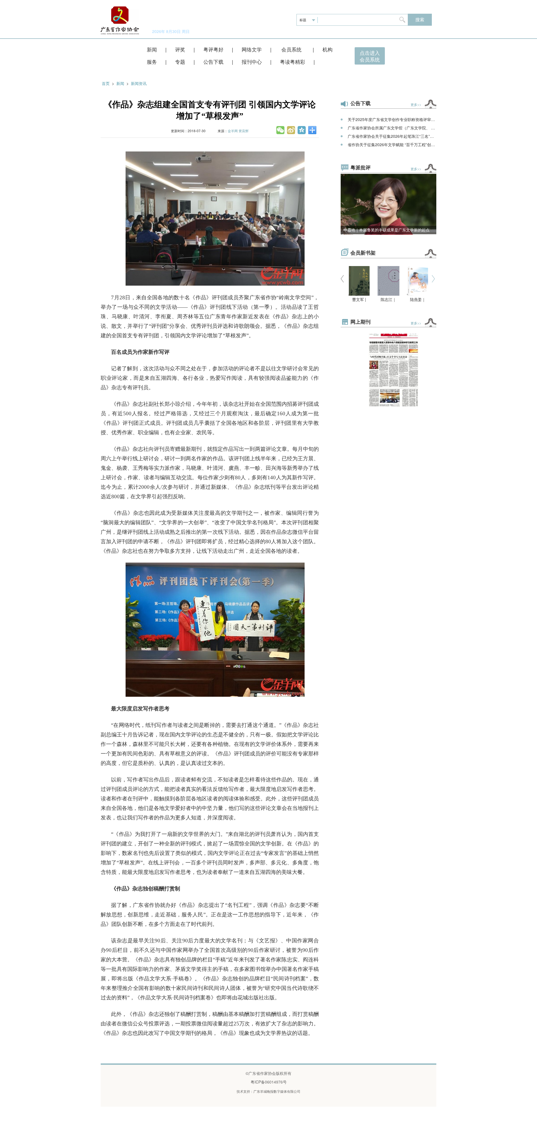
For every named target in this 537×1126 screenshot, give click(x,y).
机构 (327, 49)
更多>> (416, 104)
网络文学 (252, 49)
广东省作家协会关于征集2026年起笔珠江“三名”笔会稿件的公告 (392, 136)
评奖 (180, 49)
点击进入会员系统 (370, 56)
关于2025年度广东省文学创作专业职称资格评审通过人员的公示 (392, 119)
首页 (106, 83)
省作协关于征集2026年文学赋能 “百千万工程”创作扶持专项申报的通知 (392, 144)
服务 (152, 61)
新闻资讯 (139, 83)
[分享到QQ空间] (302, 130)
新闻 (152, 49)
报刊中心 (252, 61)
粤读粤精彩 (292, 61)
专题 (180, 61)
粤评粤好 (213, 49)
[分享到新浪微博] (291, 130)
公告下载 (213, 61)
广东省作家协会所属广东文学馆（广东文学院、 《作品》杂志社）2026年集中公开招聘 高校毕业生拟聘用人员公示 (392, 128)
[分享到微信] (280, 130)
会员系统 (292, 49)
